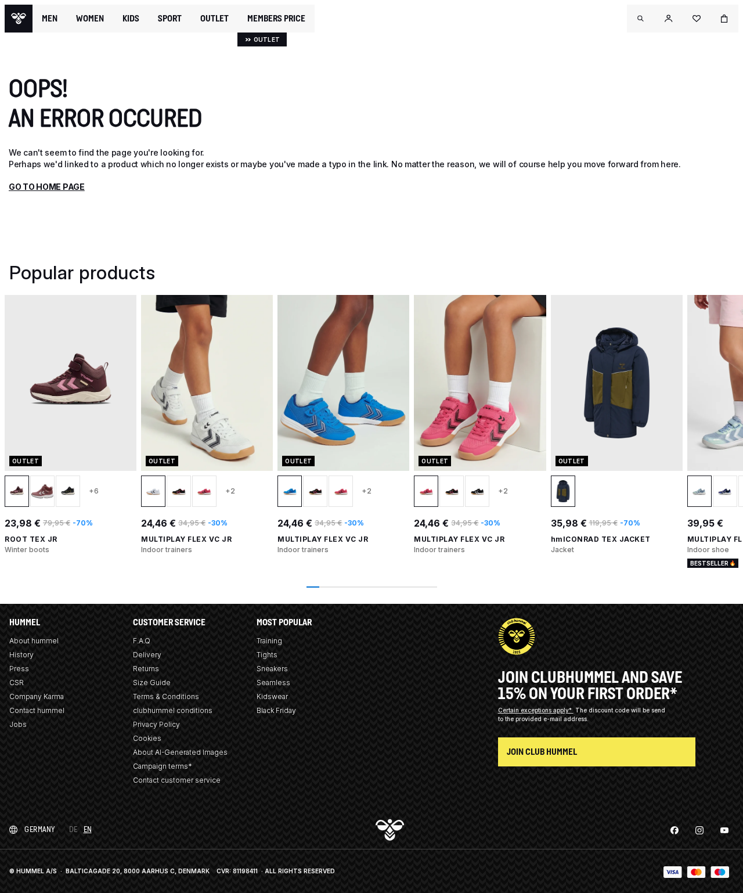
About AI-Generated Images (180, 752)
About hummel (34, 640)
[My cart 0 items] (724, 19)
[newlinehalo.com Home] (19, 19)
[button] (641, 19)
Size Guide (152, 682)
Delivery (147, 654)
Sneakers (272, 668)
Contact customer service (177, 780)
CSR (16, 682)
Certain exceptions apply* (536, 710)
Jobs (18, 724)
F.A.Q (141, 640)
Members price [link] (276, 18)
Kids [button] (130, 18)
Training (269, 640)
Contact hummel (36, 710)
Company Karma (36, 696)
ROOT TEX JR (31, 539)
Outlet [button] (214, 18)
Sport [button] (170, 18)
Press (19, 668)
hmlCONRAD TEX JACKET (601, 539)
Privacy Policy (156, 724)
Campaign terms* (162, 766)
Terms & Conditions (166, 696)
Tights (267, 654)
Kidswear (272, 696)
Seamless (273, 682)
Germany (39, 829)
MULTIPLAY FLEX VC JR (186, 539)
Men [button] (49, 18)
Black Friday (276, 710)
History (21, 654)
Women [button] (90, 18)
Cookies (147, 738)
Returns (146, 668)
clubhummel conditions (172, 710)
